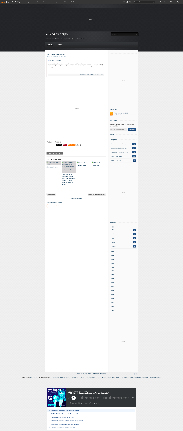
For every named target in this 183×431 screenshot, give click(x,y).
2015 (112, 290)
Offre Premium (124, 377)
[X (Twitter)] (127, 2)
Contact (59, 45)
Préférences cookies (155, 377)
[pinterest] (130, 2)
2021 (112, 267)
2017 (112, 282)
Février (113, 242)
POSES (58, 61)
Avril (113, 234)
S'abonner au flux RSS (121, 113)
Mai (113, 230)
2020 (112, 271)
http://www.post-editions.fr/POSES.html (91, 74)
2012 (112, 302)
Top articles (75, 377)
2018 (112, 279)
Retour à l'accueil (76, 198)
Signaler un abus (90, 377)
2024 (112, 255)
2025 (112, 251)
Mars (113, 238)
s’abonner (74, 403)
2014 (112, 294)
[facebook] (124, 2)
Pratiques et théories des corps (119, 152)
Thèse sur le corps (116, 160)
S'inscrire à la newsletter (54, 153)
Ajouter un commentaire (62, 206)
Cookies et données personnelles (139, 377)
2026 (112, 227)
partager (85, 403)
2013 (112, 298)
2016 (112, 286)
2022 (112, 263)
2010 (112, 310)
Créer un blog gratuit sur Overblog (61, 377)
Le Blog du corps (56, 34)
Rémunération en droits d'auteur (110, 377)
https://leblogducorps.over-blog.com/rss (124, 114)
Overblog (103, 373)
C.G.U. (98, 377)
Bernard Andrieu (34, 377)
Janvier (114, 246)
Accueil (50, 45)
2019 (112, 275)
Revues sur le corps (116, 156)
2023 (112, 259)
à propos (96, 403)
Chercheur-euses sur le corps (119, 144)
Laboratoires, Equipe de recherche (120, 148)
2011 (112, 306)
